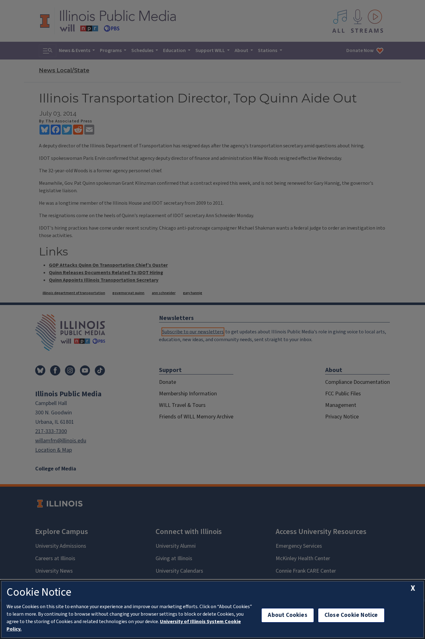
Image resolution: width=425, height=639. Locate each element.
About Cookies (287, 615)
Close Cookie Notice (351, 615)
